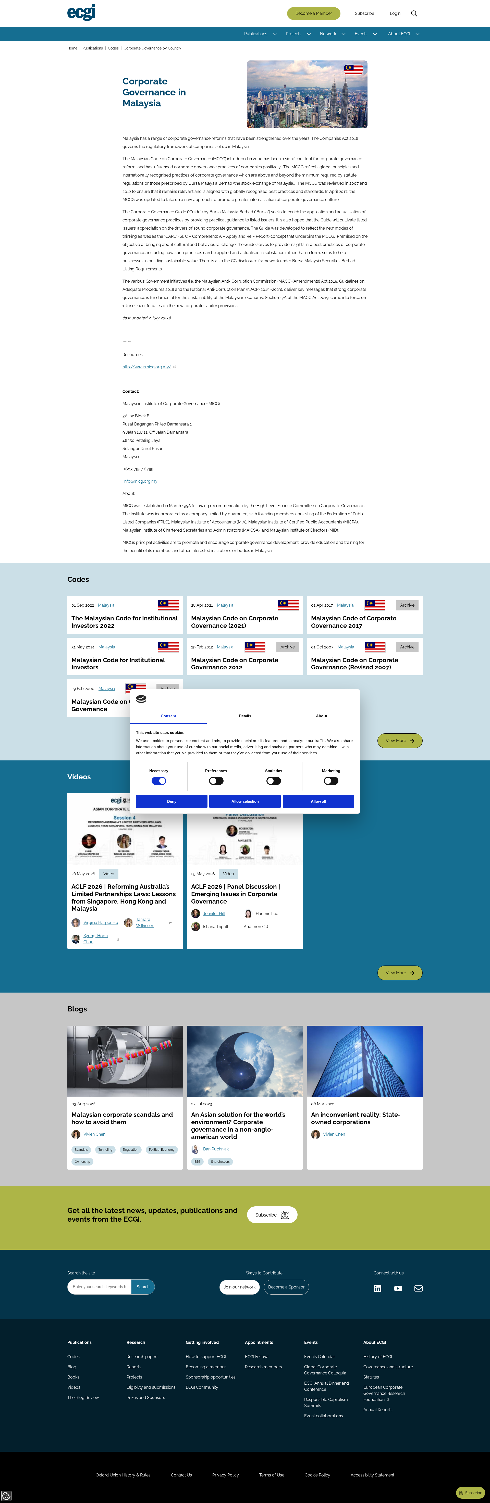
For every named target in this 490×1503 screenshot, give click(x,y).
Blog (71, 1366)
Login (395, 13)
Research (136, 1342)
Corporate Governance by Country (152, 48)
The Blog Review (83, 1397)
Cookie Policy (317, 1475)
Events (361, 33)
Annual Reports (378, 1409)
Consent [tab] (168, 716)
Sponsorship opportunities (211, 1377)
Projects (293, 33)
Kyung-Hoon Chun (95, 938)
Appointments (259, 1342)
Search (414, 13)
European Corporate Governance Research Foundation (384, 1393)
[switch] (216, 781)
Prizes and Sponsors (146, 1397)
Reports (134, 1366)
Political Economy (162, 1149)
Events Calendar (319, 1356)
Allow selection (245, 801)
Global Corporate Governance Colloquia (325, 1369)
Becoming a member (206, 1366)
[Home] (81, 12)
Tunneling (105, 1149)
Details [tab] (245, 716)
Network (328, 33)
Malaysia (106, 605)
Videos (73, 1387)
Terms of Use (271, 1475)
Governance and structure (388, 1366)
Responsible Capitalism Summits (326, 1402)
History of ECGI (377, 1356)
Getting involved (202, 1342)
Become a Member (314, 13)
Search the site (81, 1273)
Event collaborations (323, 1415)
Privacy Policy (225, 1475)
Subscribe (364, 13)
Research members (263, 1366)
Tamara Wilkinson (145, 922)
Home (72, 48)
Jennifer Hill (214, 913)
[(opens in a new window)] (378, 1288)
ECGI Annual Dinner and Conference (326, 1386)
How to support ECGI (206, 1356)
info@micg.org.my (140, 481)
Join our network (239, 1287)
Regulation (130, 1149)
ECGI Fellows (257, 1356)
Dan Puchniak (216, 1149)
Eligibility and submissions (151, 1387)
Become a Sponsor (286, 1287)
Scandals (81, 1149)
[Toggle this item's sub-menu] (274, 34)
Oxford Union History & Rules (123, 1475)
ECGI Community (202, 1387)
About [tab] (321, 716)
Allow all (318, 801)
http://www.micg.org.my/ (146, 367)
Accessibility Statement (372, 1475)
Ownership (82, 1161)
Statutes (371, 1377)
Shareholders (220, 1161)
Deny (171, 801)
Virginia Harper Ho (100, 922)
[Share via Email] (418, 1288)
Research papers (142, 1356)
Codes (113, 48)
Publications (255, 33)
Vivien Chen (94, 1134)
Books (73, 1377)
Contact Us (181, 1475)
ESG (197, 1161)
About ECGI (399, 33)
